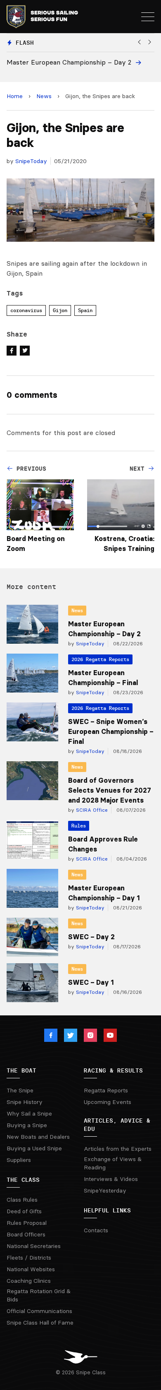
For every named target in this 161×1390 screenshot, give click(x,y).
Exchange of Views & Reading (113, 1163)
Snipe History (25, 1102)
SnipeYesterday (105, 1190)
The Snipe (20, 1090)
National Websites (31, 1269)
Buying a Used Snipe (34, 1148)
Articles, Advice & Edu (117, 1125)
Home (15, 96)
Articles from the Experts (118, 1148)
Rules (78, 825)
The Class (23, 1179)
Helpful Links (107, 1210)
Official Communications (39, 1311)
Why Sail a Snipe (29, 1113)
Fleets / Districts (29, 1257)
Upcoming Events (107, 1102)
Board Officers (26, 1234)
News (44, 96)
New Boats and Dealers (38, 1136)
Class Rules (22, 1199)
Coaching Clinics (29, 1280)
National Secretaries (34, 1246)
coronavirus (26, 310)
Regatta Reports (106, 1090)
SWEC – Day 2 (91, 937)
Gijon (60, 310)
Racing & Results (113, 1070)
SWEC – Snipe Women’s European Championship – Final (111, 731)
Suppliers (19, 1160)
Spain (85, 310)
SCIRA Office (91, 810)
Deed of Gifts (24, 1211)
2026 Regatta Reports (100, 659)
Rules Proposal (27, 1222)
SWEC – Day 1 (91, 982)
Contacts (96, 1230)
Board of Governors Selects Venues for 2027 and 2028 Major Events (109, 790)
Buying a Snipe (27, 1125)
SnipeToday (31, 161)
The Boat (21, 1070)
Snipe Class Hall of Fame (40, 1322)
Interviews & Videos (111, 1179)
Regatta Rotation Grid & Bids (39, 1295)
